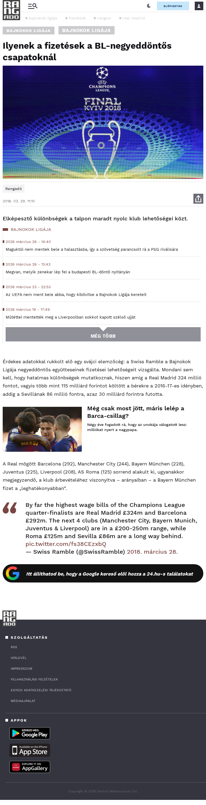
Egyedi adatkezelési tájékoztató (41, 690)
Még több (103, 336)
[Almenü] (32, 6)
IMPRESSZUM (21, 668)
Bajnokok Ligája (28, 30)
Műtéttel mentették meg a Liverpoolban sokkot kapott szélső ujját (70, 317)
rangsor (104, 18)
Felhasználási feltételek (34, 679)
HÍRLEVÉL (19, 658)
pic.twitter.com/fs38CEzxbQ (65, 544)
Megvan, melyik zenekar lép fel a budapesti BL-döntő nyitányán (68, 272)
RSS (14, 647)
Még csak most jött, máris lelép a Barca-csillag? (135, 412)
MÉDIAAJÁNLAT (23, 701)
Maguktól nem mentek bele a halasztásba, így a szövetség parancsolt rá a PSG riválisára (92, 249)
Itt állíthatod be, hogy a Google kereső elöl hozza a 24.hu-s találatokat (109, 574)
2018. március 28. (152, 551)
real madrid (134, 18)
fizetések (77, 18)
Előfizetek (173, 6)
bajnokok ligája (43, 18)
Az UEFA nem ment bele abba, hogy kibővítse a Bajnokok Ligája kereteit (76, 294)
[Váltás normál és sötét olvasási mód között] (149, 6)
